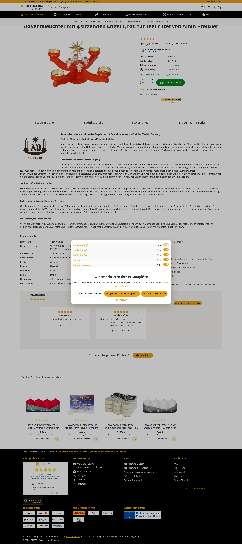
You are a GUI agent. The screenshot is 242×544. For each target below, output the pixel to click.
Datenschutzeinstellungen (89, 293)
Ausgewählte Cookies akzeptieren (122, 293)
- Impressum (121, 299)
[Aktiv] (166, 244)
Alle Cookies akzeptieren (154, 293)
